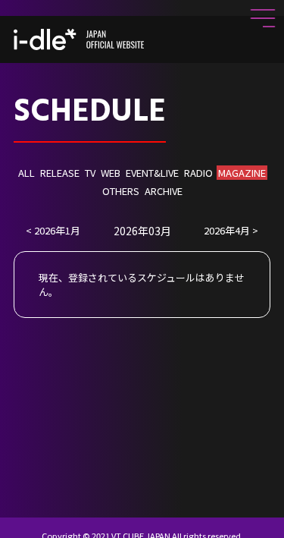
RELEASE (60, 172)
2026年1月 (57, 230)
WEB (110, 172)
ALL (26, 172)
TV (90, 172)
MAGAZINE (242, 172)
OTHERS (120, 191)
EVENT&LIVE (152, 172)
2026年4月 (227, 230)
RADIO (198, 172)
